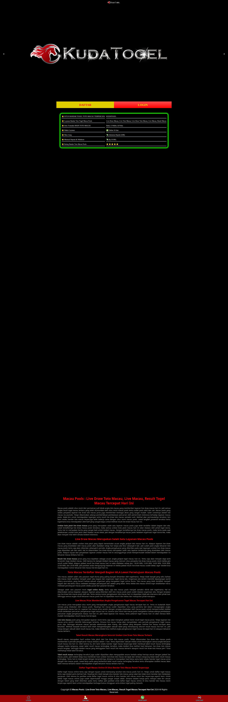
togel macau (68, 672)
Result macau (63, 639)
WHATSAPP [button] (142, 700)
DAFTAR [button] (85, 104)
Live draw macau (64, 543)
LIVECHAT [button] (199, 700)
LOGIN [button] (143, 104)
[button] (4, 54)
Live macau (62, 604)
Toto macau (62, 577)
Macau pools (63, 508)
